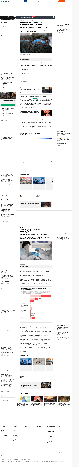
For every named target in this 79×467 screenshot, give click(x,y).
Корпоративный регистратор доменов (51, 444)
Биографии (3, 442)
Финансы (2, 283)
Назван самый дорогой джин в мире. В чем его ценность (63, 228)
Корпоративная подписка (40, 437)
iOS (59, 434)
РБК (20, 115)
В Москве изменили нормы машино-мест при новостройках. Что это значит (63, 233)
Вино (57, 229)
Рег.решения (49, 447)
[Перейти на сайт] (8, 18)
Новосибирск (15, 437)
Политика (2, 26)
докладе (27, 272)
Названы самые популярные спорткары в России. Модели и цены (50, 414)
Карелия (14, 454)
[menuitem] (14, 1)
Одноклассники (26, 436)
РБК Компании (3, 376)
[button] (66, 1)
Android (60, 436)
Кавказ (14, 452)
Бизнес (2, 267)
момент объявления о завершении (34, 347)
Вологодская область (16, 441)
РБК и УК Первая (3, 298)
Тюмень (14, 450)
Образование (33, 416)
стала (41, 353)
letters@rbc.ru (10, 464)
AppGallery (60, 437)
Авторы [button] (21, 193)
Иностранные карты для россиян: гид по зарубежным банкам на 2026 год (22, 414)
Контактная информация (51, 436)
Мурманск (14, 455)
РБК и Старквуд (3, 386)
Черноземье (15, 451)
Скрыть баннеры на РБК (39, 434)
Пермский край (15, 446)
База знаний (58, 344)
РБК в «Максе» (24, 174)
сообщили (35, 97)
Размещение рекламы (50, 438)
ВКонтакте (25, 434)
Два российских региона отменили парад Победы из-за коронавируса (29, 89)
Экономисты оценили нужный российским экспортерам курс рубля (63, 238)
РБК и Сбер (3, 139)
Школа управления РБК (50, 453)
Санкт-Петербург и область (17, 434)
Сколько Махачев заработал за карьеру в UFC (63, 20)
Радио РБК (6, 1)
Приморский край (15, 456)
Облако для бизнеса (50, 442)
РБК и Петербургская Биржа (5, 201)
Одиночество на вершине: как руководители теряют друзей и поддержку (36, 414)
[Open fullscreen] (50, 288)
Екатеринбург (15, 436)
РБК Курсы (49, 452)
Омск (13, 438)
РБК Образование (4, 445)
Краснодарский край (16, 443)
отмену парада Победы (41, 66)
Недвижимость (59, 234)
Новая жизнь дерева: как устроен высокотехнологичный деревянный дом (64, 414)
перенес (21, 127)
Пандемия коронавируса (24, 20)
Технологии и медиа (4, 74)
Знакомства (49, 448)
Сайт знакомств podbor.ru (51, 449)
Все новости (4, 22)
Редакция (48, 437)
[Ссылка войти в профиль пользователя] (70, 1)
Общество (3, 31)
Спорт (2, 278)
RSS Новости (38, 441)
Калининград (15, 442)
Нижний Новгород (15, 445)
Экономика (3, 436)
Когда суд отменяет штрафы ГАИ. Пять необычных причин (63, 25)
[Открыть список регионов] (66, 1)
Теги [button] (24, 193)
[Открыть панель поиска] (68, 1)
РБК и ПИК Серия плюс (4, 349)
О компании (49, 434)
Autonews (58, 26)
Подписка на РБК (38, 436)
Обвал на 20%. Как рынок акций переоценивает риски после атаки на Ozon (63, 30)
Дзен (25, 438)
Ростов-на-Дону (15, 447)
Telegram (25, 437)
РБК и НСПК (3, 226)
